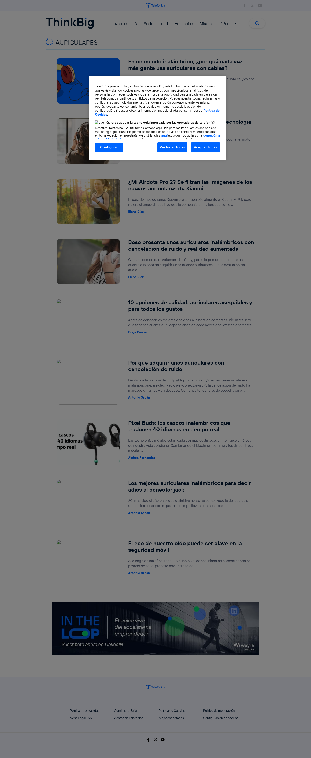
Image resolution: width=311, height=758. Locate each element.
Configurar (109, 147)
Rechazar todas (172, 147)
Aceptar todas (205, 147)
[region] (157, 118)
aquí (164, 135)
